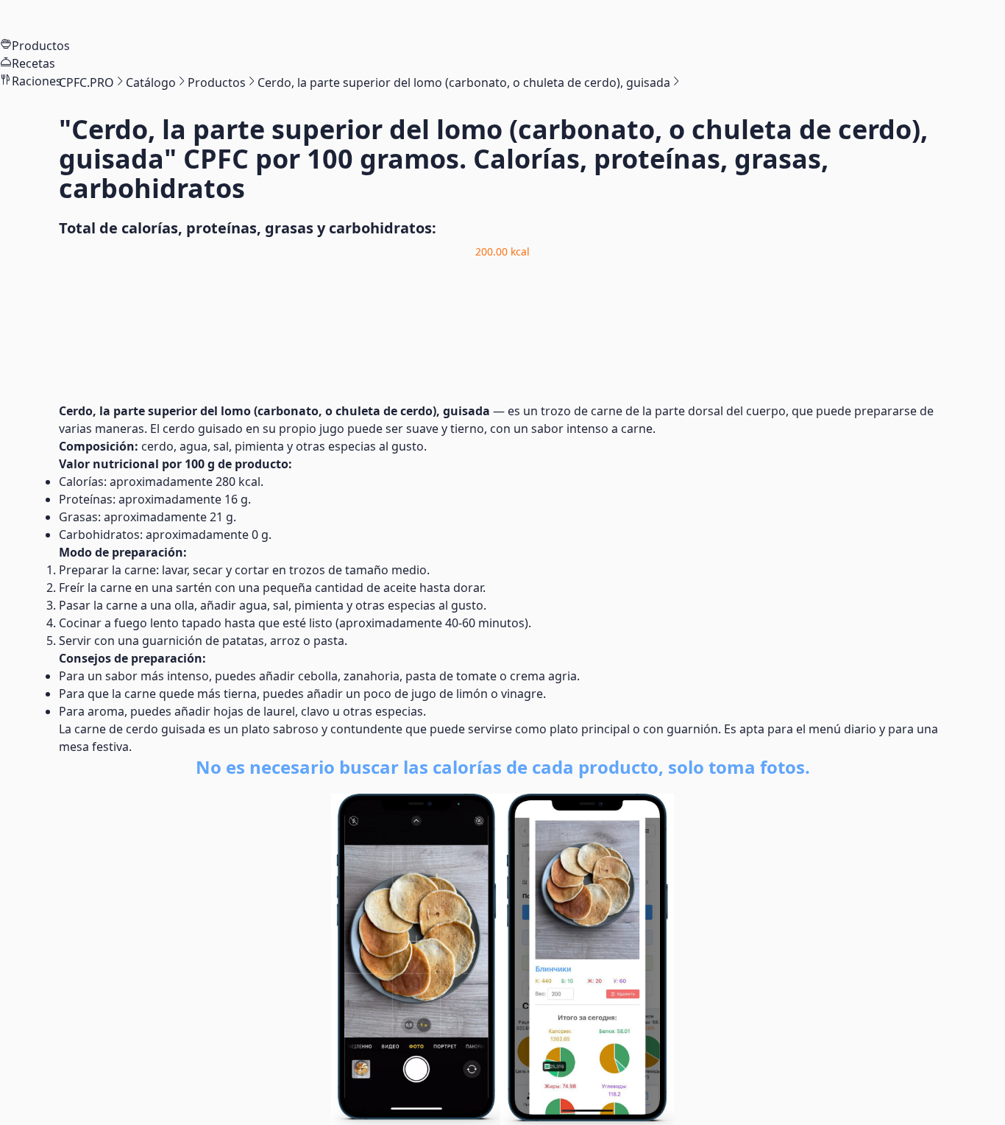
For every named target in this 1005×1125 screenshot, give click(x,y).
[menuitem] (502, 18)
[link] (86, 82)
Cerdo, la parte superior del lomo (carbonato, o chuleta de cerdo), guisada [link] (464, 82)
